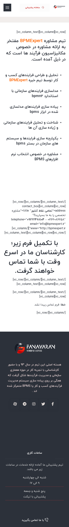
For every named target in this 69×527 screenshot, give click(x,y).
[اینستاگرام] (34, 404)
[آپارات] (15, 404)
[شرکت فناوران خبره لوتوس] (59, 7)
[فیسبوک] (53, 404)
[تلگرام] (24, 404)
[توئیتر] (43, 404)
